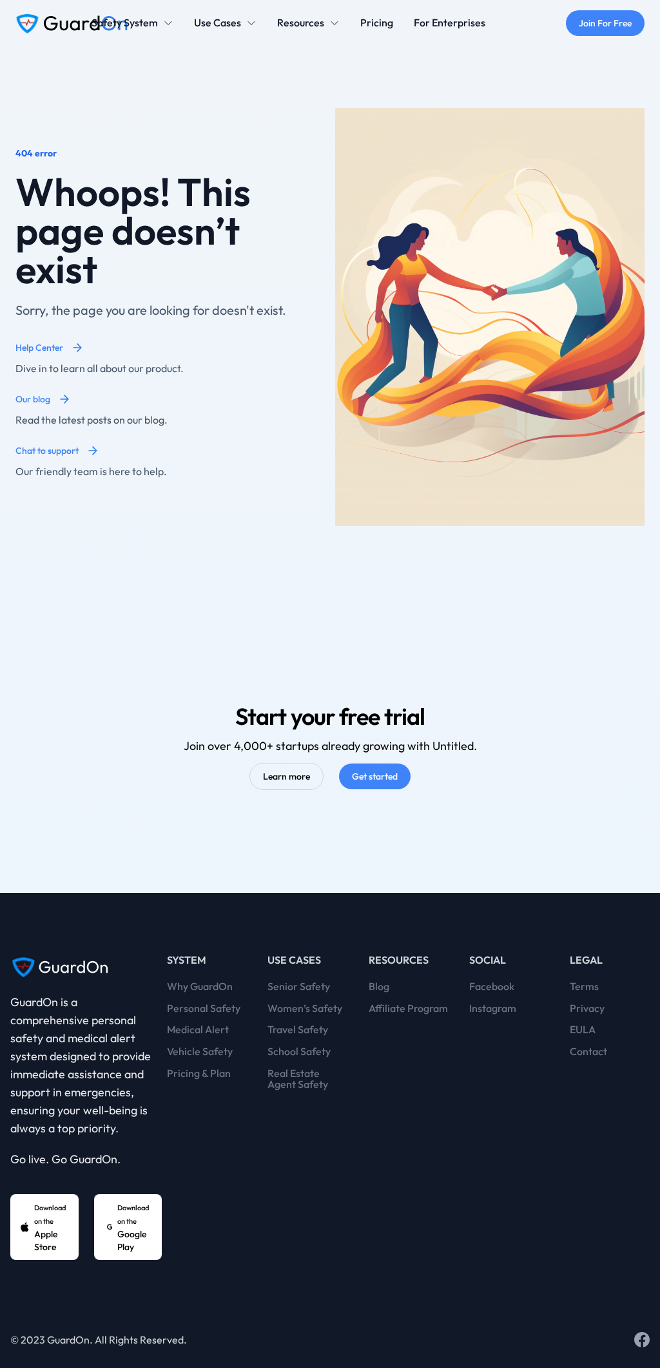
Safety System (125, 23)
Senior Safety (298, 987)
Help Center (39, 347)
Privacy (587, 1009)
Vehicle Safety (200, 1052)
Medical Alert (198, 1030)
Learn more (286, 776)
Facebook (491, 987)
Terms (584, 987)
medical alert (101, 1038)
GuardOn (68, 1339)
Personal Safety (203, 1009)
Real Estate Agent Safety (297, 1079)
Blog (379, 987)
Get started (375, 776)
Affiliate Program (408, 1009)
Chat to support (47, 450)
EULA (583, 1030)
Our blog (32, 399)
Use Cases (217, 23)
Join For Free (605, 23)
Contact (588, 1052)
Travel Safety (297, 1030)
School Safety (299, 1052)
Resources (300, 23)
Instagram (492, 1009)
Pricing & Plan (199, 1074)
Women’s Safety (304, 1009)
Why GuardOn (200, 987)
